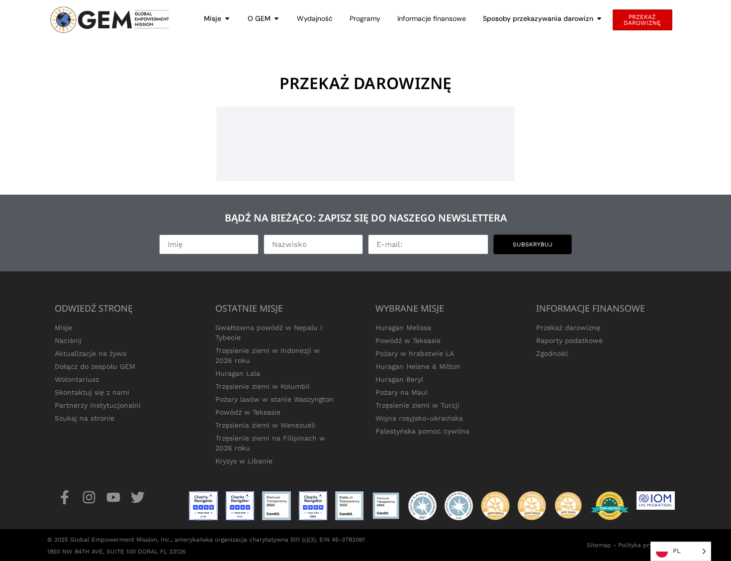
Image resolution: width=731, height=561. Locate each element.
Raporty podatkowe (569, 340)
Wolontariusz (77, 379)
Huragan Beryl (399, 379)
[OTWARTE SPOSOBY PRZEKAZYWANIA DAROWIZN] (599, 18)
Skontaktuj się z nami (92, 392)
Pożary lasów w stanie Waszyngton (274, 399)
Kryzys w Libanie (244, 461)
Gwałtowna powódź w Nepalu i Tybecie (268, 332)
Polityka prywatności (648, 545)
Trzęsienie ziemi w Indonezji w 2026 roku (267, 355)
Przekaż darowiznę (568, 328)
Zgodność (552, 353)
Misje (63, 328)
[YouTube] (113, 497)
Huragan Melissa (403, 328)
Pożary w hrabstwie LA (414, 353)
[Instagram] (88, 497)
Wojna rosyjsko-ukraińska (419, 418)
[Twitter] (138, 497)
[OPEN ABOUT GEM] (276, 18)
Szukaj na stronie (84, 418)
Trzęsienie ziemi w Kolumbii (262, 386)
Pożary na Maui (401, 392)
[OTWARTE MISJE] (227, 18)
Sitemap (599, 545)
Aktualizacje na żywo (90, 353)
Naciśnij (68, 340)
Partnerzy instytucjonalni (98, 405)
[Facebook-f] (64, 497)
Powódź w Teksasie (247, 412)
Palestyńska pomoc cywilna (422, 431)
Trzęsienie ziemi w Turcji (417, 405)
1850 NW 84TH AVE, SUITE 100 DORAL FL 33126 (116, 551)
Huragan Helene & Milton (417, 366)
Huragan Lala (237, 373)
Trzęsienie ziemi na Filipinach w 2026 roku (270, 443)
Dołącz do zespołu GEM (95, 366)
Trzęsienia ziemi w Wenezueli (265, 425)
